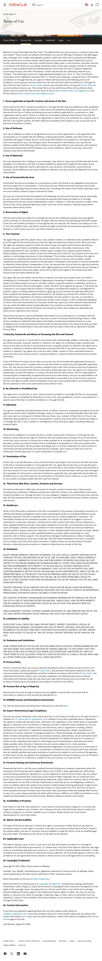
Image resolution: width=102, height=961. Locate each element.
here (65, 451)
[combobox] (56, 5)
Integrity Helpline (9, 945)
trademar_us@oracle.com (15, 913)
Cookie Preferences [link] (49, 941)
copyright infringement (49, 883)
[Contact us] (97, 4)
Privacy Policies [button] (9, 40)
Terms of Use (26, 40)
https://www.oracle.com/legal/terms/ (72, 90)
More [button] (70, 40)
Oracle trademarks (40, 878)
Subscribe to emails (84, 941)
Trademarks (50, 40)
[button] (4, 4)
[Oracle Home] (18, 5)
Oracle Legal (8, 14)
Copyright (38, 40)
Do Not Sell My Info (33, 941)
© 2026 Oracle (8, 941)
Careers (72, 941)
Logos (60, 40)
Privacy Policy (36, 85)
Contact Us (22, 945)
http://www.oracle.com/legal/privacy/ (36, 93)
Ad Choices (63, 941)
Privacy (21, 941)
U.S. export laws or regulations (28, 719)
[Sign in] (92, 4)
